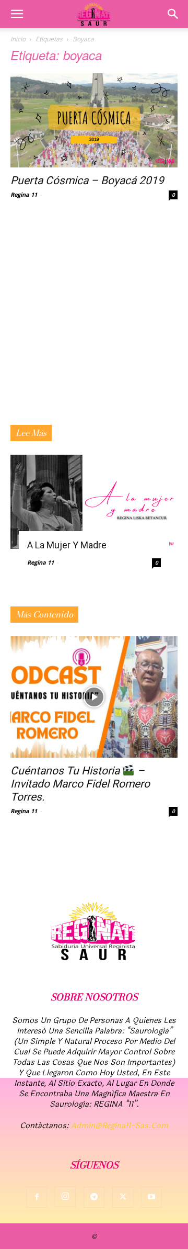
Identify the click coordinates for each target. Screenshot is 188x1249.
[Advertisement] (94, 325)
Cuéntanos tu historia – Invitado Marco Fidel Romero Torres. (80, 783)
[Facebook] (36, 1197)
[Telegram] (94, 1197)
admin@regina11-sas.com (119, 1126)
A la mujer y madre (67, 544)
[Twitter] (122, 1197)
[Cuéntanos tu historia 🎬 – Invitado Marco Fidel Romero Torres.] (94, 697)
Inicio (18, 39)
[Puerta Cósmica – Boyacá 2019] (94, 120)
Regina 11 (23, 194)
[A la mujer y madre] (94, 502)
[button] (16, 14)
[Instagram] (65, 1196)
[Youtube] (151, 1197)
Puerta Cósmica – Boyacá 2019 (87, 180)
